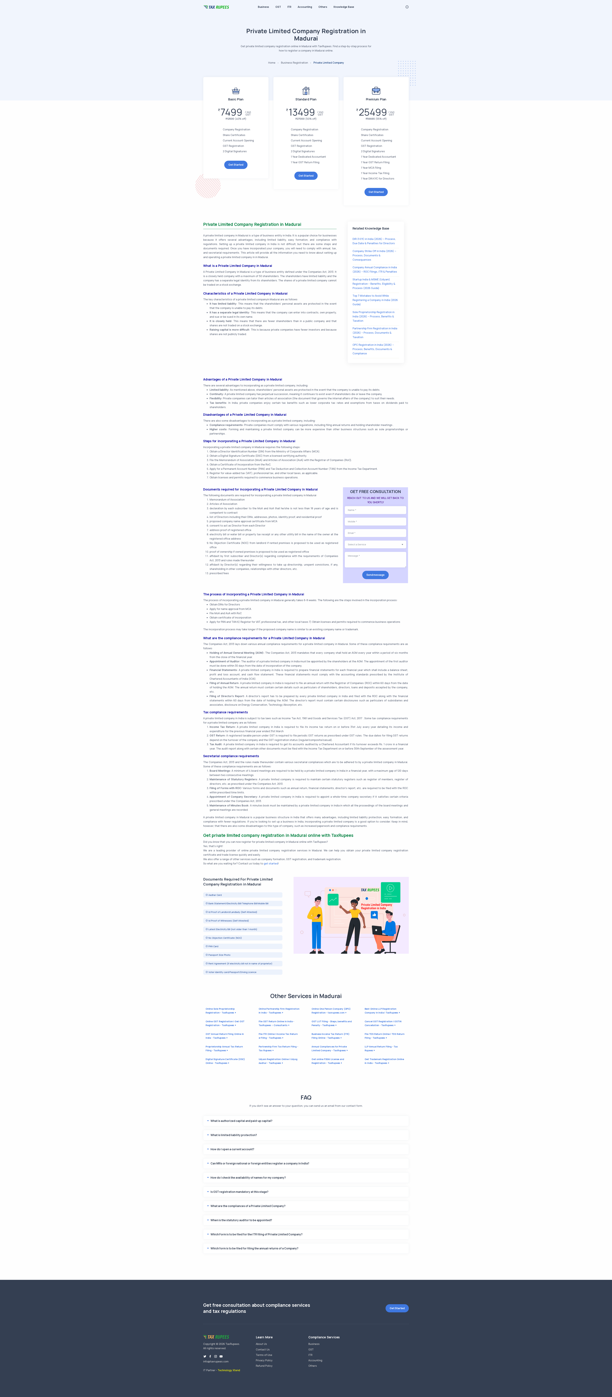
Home (271, 62)
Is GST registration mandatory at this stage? (239, 1192)
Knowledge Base (344, 7)
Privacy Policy (264, 1360)
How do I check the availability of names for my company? (248, 1177)
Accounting (305, 7)
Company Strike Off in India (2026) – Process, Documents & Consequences (374, 255)
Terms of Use (264, 1355)
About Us (261, 1344)
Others (322, 7)
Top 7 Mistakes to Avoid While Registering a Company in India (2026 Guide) (375, 300)
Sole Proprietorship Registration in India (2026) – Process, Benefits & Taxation (373, 316)
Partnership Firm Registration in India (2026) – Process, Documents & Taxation (375, 333)
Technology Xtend (229, 1370)
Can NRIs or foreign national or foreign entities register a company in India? (260, 1163)
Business (263, 7)
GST (278, 7)
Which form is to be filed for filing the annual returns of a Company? (254, 1248)
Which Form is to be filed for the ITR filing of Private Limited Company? (256, 1234)
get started (271, 863)
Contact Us (263, 1349)
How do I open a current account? (232, 1149)
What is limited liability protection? (234, 1135)
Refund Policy (264, 1366)
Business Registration (294, 62)
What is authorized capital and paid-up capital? (241, 1121)
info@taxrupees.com (216, 1361)
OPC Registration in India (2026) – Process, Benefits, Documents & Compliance (373, 349)
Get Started (235, 164)
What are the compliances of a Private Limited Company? (248, 1206)
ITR (289, 7)
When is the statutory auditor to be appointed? (241, 1220)
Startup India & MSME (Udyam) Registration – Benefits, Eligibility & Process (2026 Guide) (374, 284)
